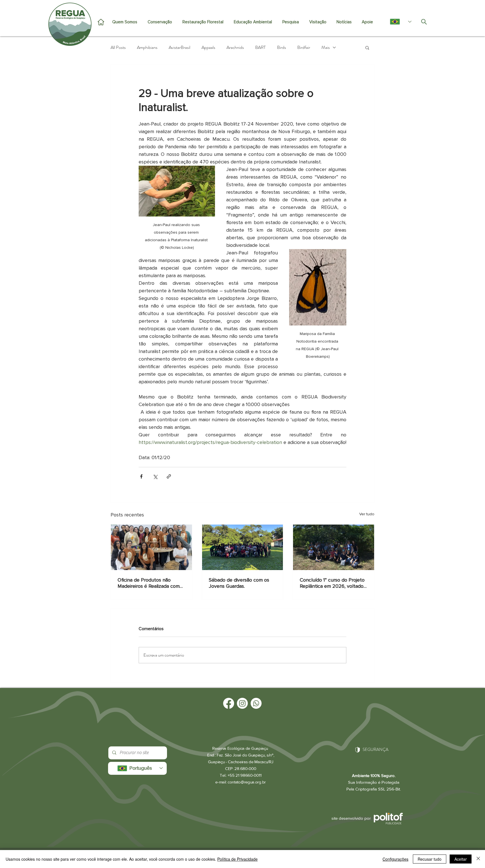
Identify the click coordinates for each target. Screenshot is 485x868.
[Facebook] (228, 703)
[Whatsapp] (256, 703)
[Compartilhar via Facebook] (141, 476)
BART (260, 47)
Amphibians (147, 47)
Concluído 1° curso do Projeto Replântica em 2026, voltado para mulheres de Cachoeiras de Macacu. (332, 583)
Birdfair (303, 47)
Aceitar (460, 859)
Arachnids (235, 47)
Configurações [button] (395, 859)
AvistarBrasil (179, 47)
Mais (325, 47)
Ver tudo (366, 514)
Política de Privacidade (237, 859)
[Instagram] (242, 703)
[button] (367, 47)
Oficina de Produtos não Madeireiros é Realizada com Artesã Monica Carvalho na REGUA (149, 583)
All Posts (118, 47)
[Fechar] (478, 859)
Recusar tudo (429, 859)
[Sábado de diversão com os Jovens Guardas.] (242, 547)
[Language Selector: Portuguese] (397, 21)
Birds (281, 47)
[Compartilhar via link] (168, 476)
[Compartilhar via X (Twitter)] (155, 476)
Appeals (208, 47)
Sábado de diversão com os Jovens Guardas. (239, 583)
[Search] (423, 21)
